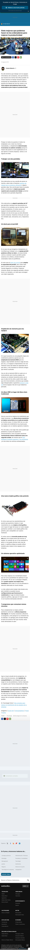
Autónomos (18, 864)
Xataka (3, 893)
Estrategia (4, 858)
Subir (24, 886)
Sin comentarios (7, 57)
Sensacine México (19, 935)
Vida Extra (17, 895)
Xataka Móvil (4, 895)
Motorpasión (18, 912)
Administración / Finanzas (21, 855)
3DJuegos (17, 893)
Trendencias (4, 922)
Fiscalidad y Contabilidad (21, 858)
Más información (22, 948)
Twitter (16, 57)
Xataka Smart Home (6, 900)
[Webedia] (5, 887)
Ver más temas (6, 874)
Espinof (17, 905)
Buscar (28, 880)
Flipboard (18, 57)
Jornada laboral (6, 23)
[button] (10, 68)
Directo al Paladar (5, 912)
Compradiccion (5, 926)
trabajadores (18, 869)
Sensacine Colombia (20, 937)
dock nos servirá (15, 262)
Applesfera (4, 898)
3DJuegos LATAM (19, 933)
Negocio (4, 866)
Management (5, 861)
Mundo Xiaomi (5, 902)
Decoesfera (4, 924)
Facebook (13, 57)
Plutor (27, 710)
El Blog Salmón (18, 922)
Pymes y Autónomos (20, 924)
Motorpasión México (20, 939)
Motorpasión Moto (19, 914)
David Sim (11, 710)
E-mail (21, 57)
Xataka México (5, 933)
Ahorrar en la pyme (19, 866)
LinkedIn (19, 843)
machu (4, 712)
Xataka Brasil (4, 935)
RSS (13, 843)
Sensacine (17, 903)
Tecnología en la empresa (21, 715)
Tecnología (9, 715)
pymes (3, 864)
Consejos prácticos (6, 855)
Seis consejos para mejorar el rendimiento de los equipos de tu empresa (14, 705)
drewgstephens (19, 710)
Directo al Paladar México (7, 939)
